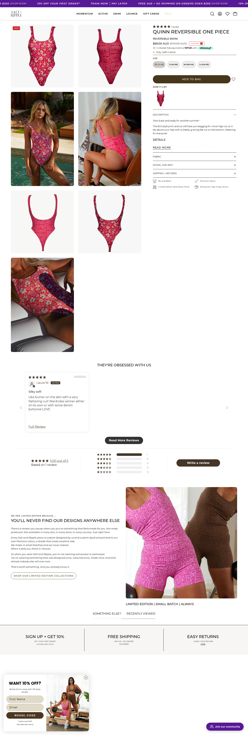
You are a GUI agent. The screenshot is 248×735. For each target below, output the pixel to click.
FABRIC (157, 156)
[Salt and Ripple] (16, 13)
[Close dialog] (86, 677)
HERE (203, 644)
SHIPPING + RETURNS (165, 173)
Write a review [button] (198, 463)
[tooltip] (160, 98)
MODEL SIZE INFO (163, 165)
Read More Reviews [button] (124, 440)
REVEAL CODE (25, 715)
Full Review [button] (37, 426)
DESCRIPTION (160, 114)
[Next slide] (227, 408)
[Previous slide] (21, 408)
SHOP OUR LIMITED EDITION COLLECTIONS (44, 575)
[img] (37, 377)
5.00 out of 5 (59, 461)
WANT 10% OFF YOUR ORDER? (31, 669)
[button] (212, 14)
